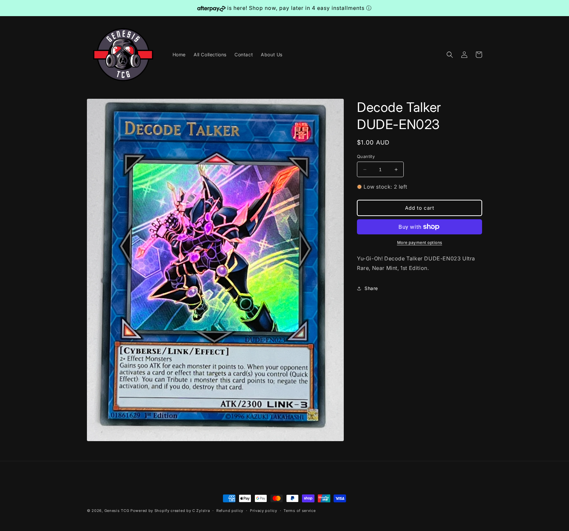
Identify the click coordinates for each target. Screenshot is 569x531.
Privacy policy (263, 510)
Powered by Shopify (150, 510)
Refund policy (229, 510)
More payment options (419, 242)
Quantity (366, 156)
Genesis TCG (116, 510)
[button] (450, 54)
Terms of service (299, 510)
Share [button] (371, 288)
